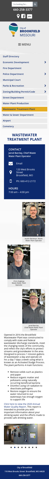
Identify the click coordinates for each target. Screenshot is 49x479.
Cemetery (8, 126)
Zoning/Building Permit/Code (19, 91)
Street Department (13, 97)
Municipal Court (12, 79)
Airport (7, 120)
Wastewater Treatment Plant (19, 109)
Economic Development (16, 62)
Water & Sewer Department (18, 114)
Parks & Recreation (13, 85)
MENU (26, 44)
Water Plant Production (16, 103)
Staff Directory (11, 56)
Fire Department (12, 68)
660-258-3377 (22, 9)
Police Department (13, 74)
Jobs (29, 16)
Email (19, 163)
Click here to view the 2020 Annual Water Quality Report (22, 405)
